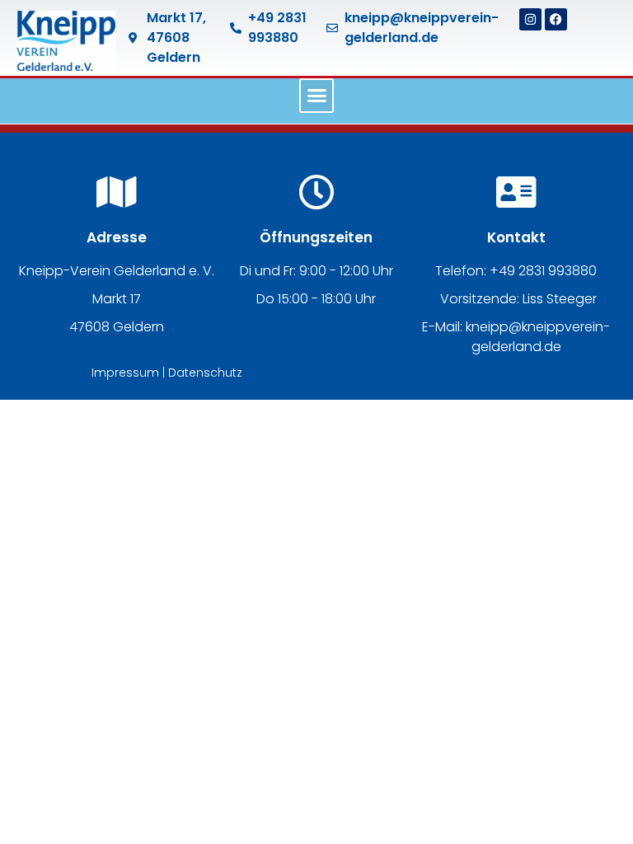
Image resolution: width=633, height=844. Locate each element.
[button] (316, 95)
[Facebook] (556, 19)
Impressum (125, 372)
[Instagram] (530, 19)
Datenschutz (205, 372)
